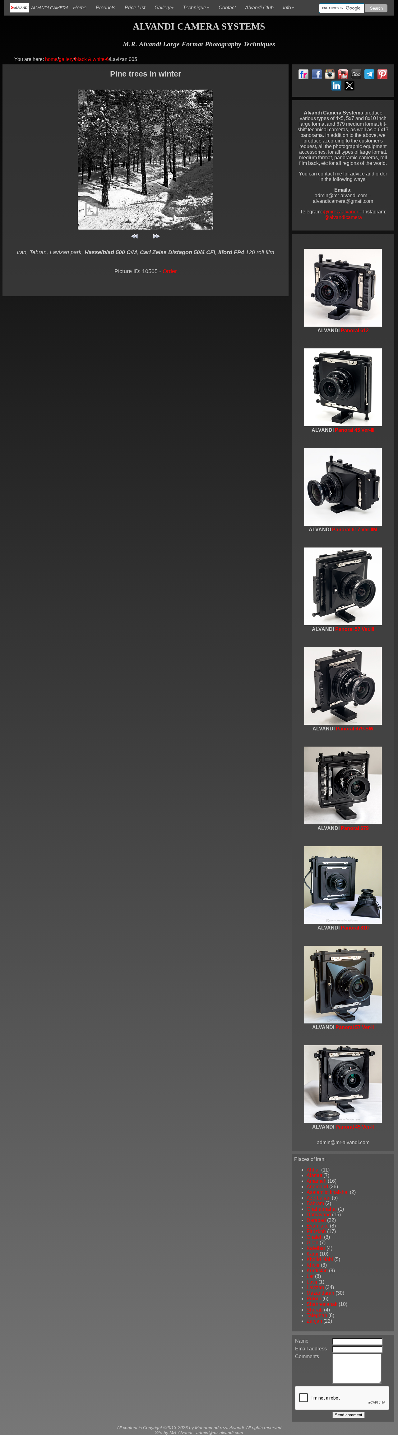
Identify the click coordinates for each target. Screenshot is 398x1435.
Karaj (312, 1253)
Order (170, 271)
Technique (194, 7)
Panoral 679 (355, 828)
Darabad (316, 1220)
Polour (314, 1298)
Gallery (162, 7)
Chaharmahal (322, 1209)
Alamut (314, 1175)
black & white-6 (92, 59)
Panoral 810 (355, 927)
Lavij (312, 1281)
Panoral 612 (355, 330)
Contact (229, 6)
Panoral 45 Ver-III (354, 430)
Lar (310, 1276)
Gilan (312, 1242)
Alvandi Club (261, 6)
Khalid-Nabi (320, 1259)
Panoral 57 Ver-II (355, 1027)
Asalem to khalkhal (328, 1192)
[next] (156, 239)
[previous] (134, 239)
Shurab (315, 1309)
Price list (137, 6)
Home (82, 6)
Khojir (313, 1265)
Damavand (319, 1214)
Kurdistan (317, 1270)
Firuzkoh (316, 1231)
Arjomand (317, 1186)
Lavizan (315, 1287)
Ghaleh (315, 1237)
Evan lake (318, 1225)
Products (108, 6)
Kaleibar (316, 1248)
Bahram (315, 1203)
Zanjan (314, 1321)
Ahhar (313, 1169)
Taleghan (317, 1315)
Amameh (316, 1181)
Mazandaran (320, 1293)
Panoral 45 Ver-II (355, 1127)
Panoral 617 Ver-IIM (354, 529)
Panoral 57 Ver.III (354, 629)
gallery (66, 59)
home (51, 59)
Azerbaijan (319, 1197)
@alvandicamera (343, 217)
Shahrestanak (322, 1304)
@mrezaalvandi (341, 211)
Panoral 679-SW (354, 728)
